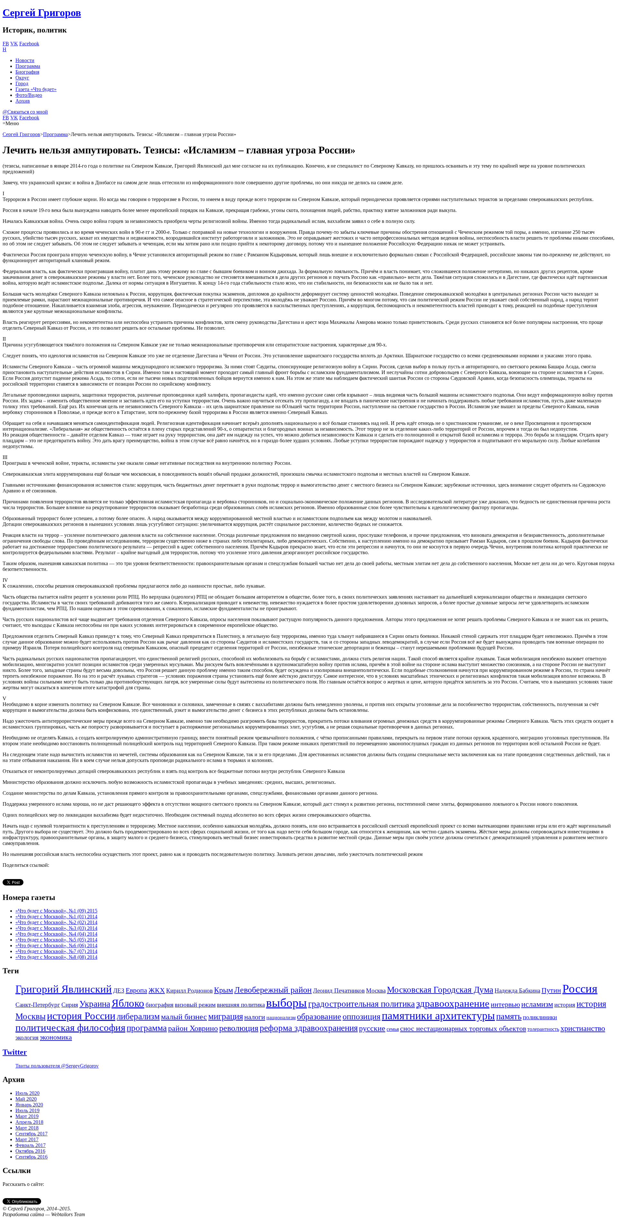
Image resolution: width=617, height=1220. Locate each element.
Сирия (69, 1004)
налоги (254, 1017)
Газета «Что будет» (36, 89)
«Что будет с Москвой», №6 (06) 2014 (56, 945)
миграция (225, 1016)
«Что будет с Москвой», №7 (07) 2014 (56, 951)
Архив (22, 101)
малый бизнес (184, 1017)
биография (160, 1004)
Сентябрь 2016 (31, 1157)
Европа (136, 990)
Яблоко (128, 1003)
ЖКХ (156, 990)
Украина (94, 1004)
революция (238, 1028)
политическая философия (70, 1027)
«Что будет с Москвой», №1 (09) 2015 (56, 910)
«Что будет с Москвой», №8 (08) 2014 (56, 957)
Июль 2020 (27, 1093)
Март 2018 (27, 1128)
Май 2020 (26, 1099)
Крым (223, 990)
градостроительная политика (361, 1004)
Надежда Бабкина (517, 990)
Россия (579, 988)
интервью (505, 1004)
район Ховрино (193, 1028)
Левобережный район (273, 990)
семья (393, 1029)
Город (21, 83)
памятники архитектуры (438, 1016)
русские (372, 1028)
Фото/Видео (28, 95)
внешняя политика (241, 1004)
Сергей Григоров (42, 12)
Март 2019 (27, 1116)
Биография (27, 72)
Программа (27, 66)
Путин (551, 990)
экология (27, 1037)
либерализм (138, 1016)
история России (81, 1016)
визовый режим (195, 1004)
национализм (281, 1017)
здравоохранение (452, 1003)
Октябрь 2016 (30, 1151)
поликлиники (540, 1017)
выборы (286, 1002)
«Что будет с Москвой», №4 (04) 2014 (56, 934)
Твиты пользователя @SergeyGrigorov (57, 1066)
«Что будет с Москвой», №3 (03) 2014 (56, 928)
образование (319, 1016)
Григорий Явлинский (63, 989)
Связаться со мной (25, 112)
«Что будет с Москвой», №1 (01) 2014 (56, 916)
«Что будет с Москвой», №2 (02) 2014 (56, 922)
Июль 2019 (27, 1110)
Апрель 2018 (29, 1122)
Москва (376, 990)
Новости (24, 60)
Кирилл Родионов (189, 990)
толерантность (543, 1029)
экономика (56, 1037)
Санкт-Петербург (37, 1004)
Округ (22, 77)
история (564, 1004)
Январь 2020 (29, 1104)
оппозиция (361, 1016)
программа (147, 1028)
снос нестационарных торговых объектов (463, 1028)
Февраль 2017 (30, 1145)
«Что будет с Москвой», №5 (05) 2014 (56, 939)
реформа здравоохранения (309, 1028)
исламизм (537, 1004)
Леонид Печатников (339, 990)
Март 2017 (27, 1139)
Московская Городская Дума (440, 990)
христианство (582, 1028)
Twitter (15, 1052)
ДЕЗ (118, 990)
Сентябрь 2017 (31, 1133)
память (509, 1016)
